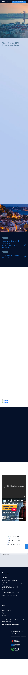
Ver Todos (4, 275)
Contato (4, 615)
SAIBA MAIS (14, 97)
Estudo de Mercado (6, 610)
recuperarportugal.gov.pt (18, 636)
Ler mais (5, 336)
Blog (3, 613)
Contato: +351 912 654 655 (10, 580)
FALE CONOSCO (8, 206)
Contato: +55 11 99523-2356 (10, 592)
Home (3, 605)
